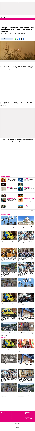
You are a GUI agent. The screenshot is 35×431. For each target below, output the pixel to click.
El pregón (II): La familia (5, 363)
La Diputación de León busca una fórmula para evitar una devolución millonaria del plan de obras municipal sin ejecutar (9, 258)
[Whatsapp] (15, 39)
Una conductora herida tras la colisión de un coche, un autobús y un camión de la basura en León (8, 318)
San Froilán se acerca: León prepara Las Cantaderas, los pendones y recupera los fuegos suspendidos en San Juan (25, 350)
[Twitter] (21, 39)
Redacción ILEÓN (20, 229)
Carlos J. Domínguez (3, 291)
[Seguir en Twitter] (26, 418)
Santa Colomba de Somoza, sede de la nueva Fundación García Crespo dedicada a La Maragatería (26, 318)
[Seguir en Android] (25, 413)
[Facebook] (17, 39)
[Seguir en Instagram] (30, 418)
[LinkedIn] (23, 39)
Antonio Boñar (3, 364)
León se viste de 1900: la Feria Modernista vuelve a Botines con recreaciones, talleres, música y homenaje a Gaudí (9, 289)
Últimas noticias (3, 337)
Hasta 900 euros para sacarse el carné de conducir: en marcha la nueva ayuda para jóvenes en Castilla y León (26, 303)
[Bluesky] (19, 39)
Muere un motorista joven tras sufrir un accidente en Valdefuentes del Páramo (8, 241)
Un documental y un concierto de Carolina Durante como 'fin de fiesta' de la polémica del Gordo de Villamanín (9, 227)
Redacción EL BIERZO (4, 335)
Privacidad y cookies (17, 426)
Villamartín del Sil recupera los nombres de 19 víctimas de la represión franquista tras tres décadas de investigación (8, 333)
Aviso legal (17, 427)
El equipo (17, 424)
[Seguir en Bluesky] (25, 418)
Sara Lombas (2, 229)
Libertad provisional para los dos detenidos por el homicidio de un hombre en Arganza (26, 333)
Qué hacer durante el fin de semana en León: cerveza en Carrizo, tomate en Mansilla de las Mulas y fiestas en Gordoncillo (8, 274)
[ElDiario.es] (5, 414)
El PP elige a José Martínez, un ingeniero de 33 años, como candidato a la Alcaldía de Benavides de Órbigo (26, 241)
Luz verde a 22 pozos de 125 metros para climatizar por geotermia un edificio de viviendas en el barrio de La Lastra (25, 227)
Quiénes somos (17, 423)
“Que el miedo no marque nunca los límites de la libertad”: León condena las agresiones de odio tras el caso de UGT (25, 258)
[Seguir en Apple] (26, 413)
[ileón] (5, 412)
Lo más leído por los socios (5, 214)
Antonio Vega (2, 260)
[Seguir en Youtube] (31, 418)
